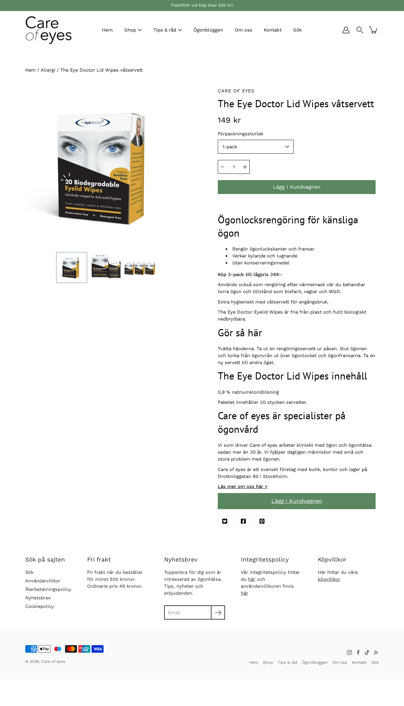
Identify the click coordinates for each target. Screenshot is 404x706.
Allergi (48, 70)
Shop (130, 30)
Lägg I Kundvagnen (296, 501)
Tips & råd (164, 30)
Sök (297, 30)
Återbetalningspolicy (48, 589)
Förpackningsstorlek (240, 134)
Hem (107, 30)
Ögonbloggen (208, 30)
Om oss (243, 30)
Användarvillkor (43, 581)
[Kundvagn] (374, 30)
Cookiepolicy (39, 606)
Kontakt (273, 30)
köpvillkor (329, 579)
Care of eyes (53, 661)
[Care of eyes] (49, 30)
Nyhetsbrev (38, 598)
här (251, 579)
